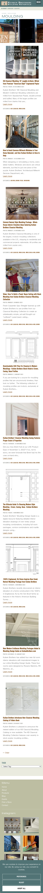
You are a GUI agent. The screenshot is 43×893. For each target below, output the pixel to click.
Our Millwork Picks (17, 181)
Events (4, 799)
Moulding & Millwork (33, 252)
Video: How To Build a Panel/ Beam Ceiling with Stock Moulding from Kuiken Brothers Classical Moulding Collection (22, 297)
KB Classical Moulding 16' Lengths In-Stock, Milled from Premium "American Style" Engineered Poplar (21, 82)
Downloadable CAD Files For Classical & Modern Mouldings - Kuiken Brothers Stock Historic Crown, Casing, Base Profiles (20, 369)
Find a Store (6, 802)
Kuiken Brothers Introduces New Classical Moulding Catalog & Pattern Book (21, 719)
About (4, 790)
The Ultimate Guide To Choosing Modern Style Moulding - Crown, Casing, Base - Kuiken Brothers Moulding (20, 507)
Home (4, 13)
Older (6, 753)
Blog (3, 796)
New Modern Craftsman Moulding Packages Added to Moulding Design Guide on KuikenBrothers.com (21, 650)
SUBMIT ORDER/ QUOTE (10, 8)
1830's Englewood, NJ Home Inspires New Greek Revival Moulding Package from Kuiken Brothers (20, 580)
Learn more (7, 104)
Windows (27, 181)
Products (5, 793)
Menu (39, 2)
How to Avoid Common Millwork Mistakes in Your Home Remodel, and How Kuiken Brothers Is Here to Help (21, 153)
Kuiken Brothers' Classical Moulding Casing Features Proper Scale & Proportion (21, 439)
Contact (5, 805)
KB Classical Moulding (18, 109)
